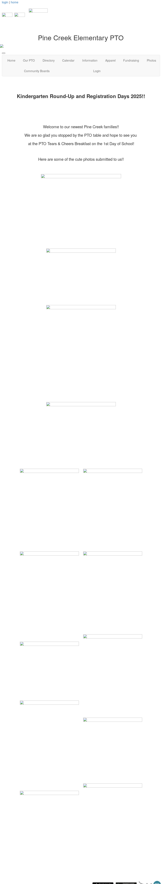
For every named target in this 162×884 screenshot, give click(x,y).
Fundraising (131, 60)
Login (97, 71)
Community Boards (37, 71)
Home (11, 60)
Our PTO (29, 60)
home (14, 2)
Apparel (110, 60)
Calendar (68, 60)
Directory (49, 60)
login (5, 2)
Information (89, 60)
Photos (151, 60)
